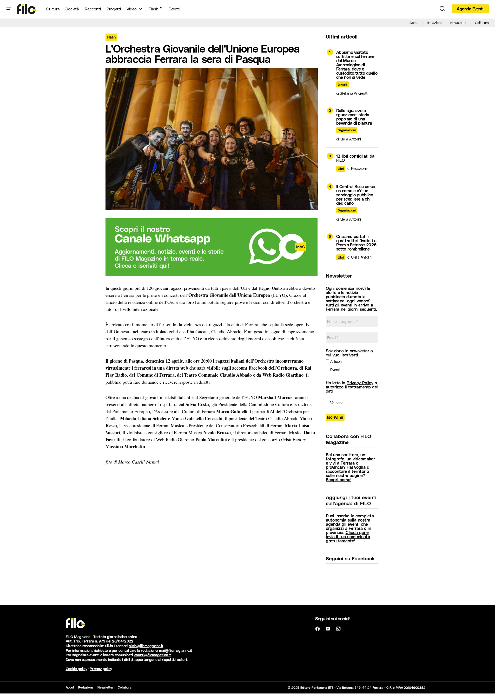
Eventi (334, 370)
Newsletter (458, 22)
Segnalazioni (347, 130)
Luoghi (342, 84)
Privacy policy (101, 668)
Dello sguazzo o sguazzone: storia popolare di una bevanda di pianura (354, 116)
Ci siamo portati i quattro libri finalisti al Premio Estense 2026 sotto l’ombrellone (357, 242)
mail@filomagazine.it (175, 650)
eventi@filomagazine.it (152, 655)
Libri (341, 168)
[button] (9, 9)
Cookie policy (76, 668)
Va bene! (336, 403)
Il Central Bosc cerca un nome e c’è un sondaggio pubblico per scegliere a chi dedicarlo (355, 194)
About (414, 22)
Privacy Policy (360, 382)
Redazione (434, 22)
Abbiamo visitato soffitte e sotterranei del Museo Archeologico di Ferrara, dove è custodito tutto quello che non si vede (357, 64)
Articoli (335, 361)
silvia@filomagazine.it (146, 646)
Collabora (482, 22)
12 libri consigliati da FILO (355, 158)
